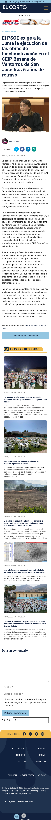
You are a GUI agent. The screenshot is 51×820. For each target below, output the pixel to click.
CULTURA (21, 761)
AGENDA (41, 775)
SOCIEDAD (40, 748)
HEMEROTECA (27, 775)
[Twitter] (30, 734)
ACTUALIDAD (19, 748)
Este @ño (7, 720)
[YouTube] (36, 734)
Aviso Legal (7, 801)
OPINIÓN (12, 775)
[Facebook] (24, 734)
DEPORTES (40, 761)
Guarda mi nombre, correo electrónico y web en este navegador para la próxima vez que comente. (26, 702)
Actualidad (9, 31)
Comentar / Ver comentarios (25, 335)
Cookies (18, 801)
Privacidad (28, 801)
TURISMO (41, 755)
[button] (23, 815)
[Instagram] (42, 734)
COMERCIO (20, 755)
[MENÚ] (46, 7)
